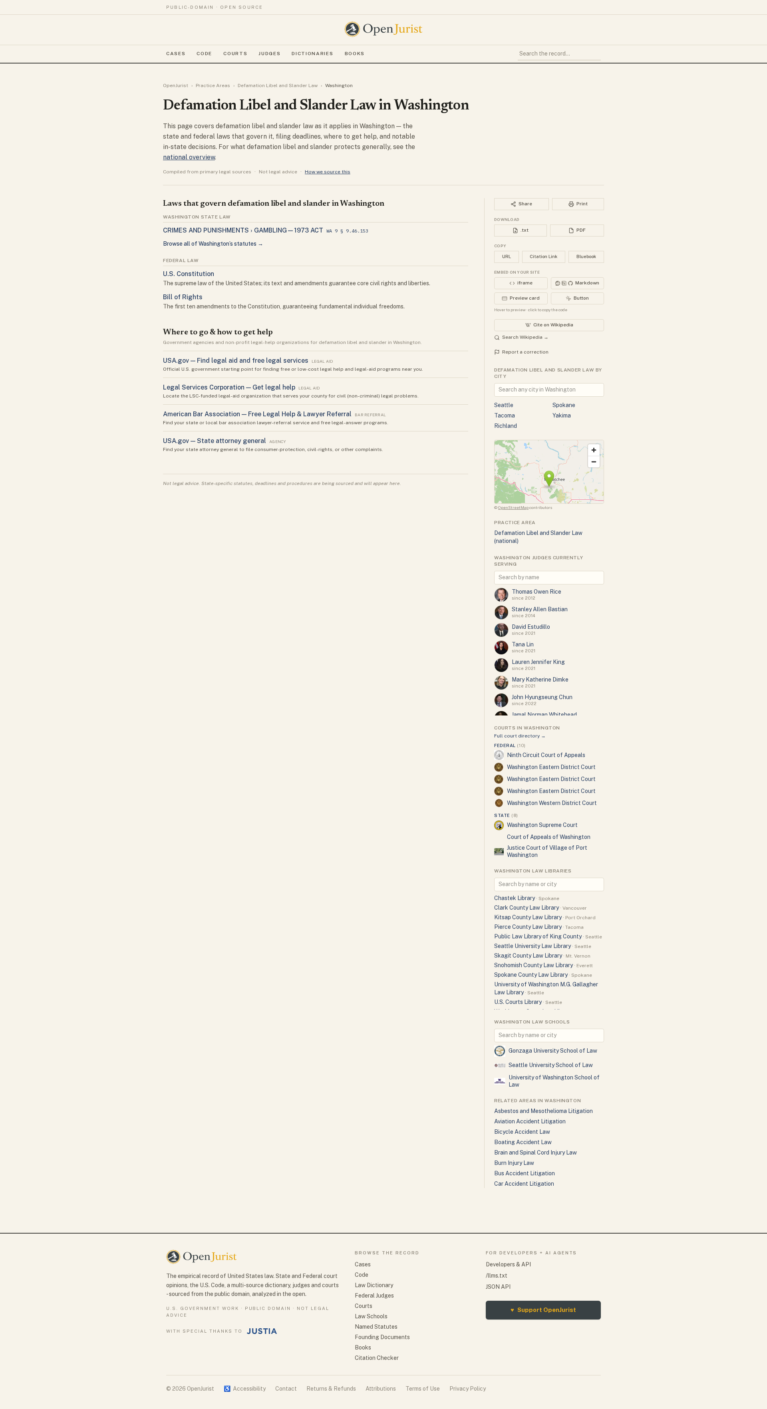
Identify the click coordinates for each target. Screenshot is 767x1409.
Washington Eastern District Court (551, 767)
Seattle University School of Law (551, 1065)
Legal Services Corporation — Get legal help (229, 387)
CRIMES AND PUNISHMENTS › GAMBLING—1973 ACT (243, 230)
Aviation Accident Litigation (530, 1121)
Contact (286, 1388)
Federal (510, 745)
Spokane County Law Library (531, 975)
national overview (189, 157)
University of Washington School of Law (554, 1081)
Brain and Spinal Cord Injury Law (535, 1152)
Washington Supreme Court (542, 825)
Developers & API (508, 1264)
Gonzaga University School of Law (553, 1050)
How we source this (327, 172)
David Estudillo (531, 627)
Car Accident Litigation (524, 1183)
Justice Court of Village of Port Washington (547, 851)
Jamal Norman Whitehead (544, 714)
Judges (269, 53)
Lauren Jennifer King (538, 662)
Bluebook (586, 256)
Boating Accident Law (523, 1142)
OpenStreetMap (513, 507)
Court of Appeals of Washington (548, 837)
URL (506, 256)
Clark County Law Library (526, 907)
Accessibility (245, 1388)
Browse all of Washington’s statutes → (213, 243)
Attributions (381, 1388)
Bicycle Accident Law (522, 1132)
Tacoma (504, 415)
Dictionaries (312, 53)
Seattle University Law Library (532, 946)
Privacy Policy (467, 1388)
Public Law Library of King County (538, 936)
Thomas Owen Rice (536, 591)
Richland (505, 426)
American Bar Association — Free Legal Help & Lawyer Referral (257, 414)
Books (355, 53)
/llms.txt (496, 1275)
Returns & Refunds (331, 1388)
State (506, 815)
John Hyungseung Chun (542, 697)
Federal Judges (374, 1295)
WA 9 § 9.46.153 (347, 231)
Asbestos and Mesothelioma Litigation (543, 1111)
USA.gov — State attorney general (214, 441)
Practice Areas (213, 85)
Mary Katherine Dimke (540, 679)
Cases (175, 53)
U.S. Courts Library (518, 1002)
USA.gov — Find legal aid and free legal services (235, 360)
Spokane (563, 405)
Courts (235, 53)
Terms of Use (422, 1388)
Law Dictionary (374, 1285)
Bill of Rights (183, 297)
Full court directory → (520, 736)
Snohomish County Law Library (533, 965)
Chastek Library (514, 898)
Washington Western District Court (552, 803)
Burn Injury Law (514, 1163)
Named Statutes (376, 1327)
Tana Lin (523, 644)
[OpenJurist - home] (383, 29)
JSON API (498, 1287)
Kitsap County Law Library (528, 917)
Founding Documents (382, 1337)
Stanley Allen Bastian (540, 609)
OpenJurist (175, 85)
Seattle (503, 405)
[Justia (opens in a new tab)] (262, 1331)
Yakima (561, 415)
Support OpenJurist (543, 1309)
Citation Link (543, 256)
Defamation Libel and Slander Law (278, 85)
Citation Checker (377, 1358)
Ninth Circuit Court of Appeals (546, 755)
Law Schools (371, 1316)
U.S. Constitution (188, 274)
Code (204, 53)
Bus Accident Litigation (524, 1173)
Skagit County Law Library (528, 955)
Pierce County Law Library (528, 927)
